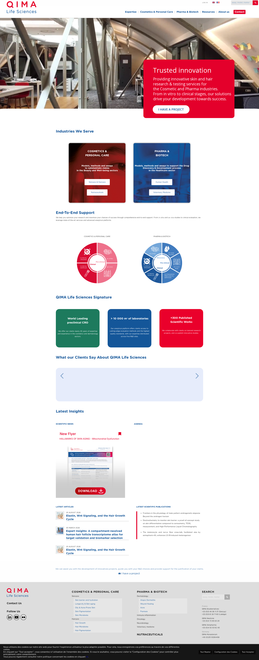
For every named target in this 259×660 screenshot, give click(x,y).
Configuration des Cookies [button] (225, 652)
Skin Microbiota (81, 618)
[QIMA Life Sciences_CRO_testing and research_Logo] (21, 10)
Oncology (141, 622)
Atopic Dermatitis (147, 603)
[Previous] (62, 376)
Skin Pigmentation (83, 614)
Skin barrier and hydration (86, 603)
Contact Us (14, 606)
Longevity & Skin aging (85, 607)
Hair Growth (80, 626)
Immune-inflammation (146, 618)
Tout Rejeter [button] (205, 652)
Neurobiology (143, 626)
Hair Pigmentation (83, 633)
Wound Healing (147, 607)
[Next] (197, 376)
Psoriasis (144, 614)
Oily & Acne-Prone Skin (85, 611)
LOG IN (205, 2)
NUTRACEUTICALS (150, 637)
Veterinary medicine (145, 630)
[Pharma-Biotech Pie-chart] (162, 263)
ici (87, 657)
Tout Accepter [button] (248, 652)
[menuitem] (130, 12)
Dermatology (142, 599)
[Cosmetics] (97, 263)
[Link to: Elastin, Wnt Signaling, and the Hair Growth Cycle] (60, 518)
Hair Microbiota (81, 630)
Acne (142, 611)
